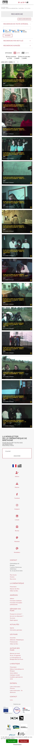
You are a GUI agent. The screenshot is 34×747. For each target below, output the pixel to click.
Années (25, 31)
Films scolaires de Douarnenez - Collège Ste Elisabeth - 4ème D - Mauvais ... (14, 397)
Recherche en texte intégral (17, 24)
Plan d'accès (13, 575)
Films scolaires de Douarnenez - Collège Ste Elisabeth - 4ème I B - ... (14, 202)
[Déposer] (21, 2)
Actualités (14, 624)
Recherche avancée (17, 45)
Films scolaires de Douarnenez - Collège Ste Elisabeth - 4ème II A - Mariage (14, 154)
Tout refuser (23, 741)
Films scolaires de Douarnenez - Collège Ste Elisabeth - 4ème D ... (14, 373)
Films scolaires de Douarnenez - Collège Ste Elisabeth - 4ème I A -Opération (14, 251)
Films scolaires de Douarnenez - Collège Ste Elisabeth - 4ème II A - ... (14, 178)
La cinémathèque (17, 583)
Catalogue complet (15, 675)
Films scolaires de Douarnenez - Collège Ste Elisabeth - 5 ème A (14, 105)
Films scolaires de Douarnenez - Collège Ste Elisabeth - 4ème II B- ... (14, 129)
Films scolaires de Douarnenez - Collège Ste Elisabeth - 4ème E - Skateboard (14, 349)
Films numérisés (12, 56)
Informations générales (16, 630)
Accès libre (13, 637)
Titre (6, 30)
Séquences (8, 31)
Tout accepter (12, 741)
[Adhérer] (19, 2)
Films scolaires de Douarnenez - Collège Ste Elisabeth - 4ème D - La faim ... (14, 422)
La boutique (15, 664)
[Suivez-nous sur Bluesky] (17, 527)
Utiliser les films (14, 590)
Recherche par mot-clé (17, 41)
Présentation (13, 586)
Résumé (13, 30)
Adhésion (14, 595)
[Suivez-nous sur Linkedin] (17, 516)
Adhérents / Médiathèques (17, 639)
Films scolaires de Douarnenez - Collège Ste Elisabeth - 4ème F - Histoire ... (14, 324)
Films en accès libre (25, 56)
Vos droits (12, 618)
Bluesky (17, 530)
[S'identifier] (23, 2)
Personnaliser (17, 744)
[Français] (14, 465)
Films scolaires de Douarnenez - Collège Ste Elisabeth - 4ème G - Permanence (14, 300)
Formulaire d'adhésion (16, 600)
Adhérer (12, 598)
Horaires (12, 577)
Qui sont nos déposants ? (16, 616)
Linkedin (17, 519)
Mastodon (17, 541)
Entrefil (13, 683)
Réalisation (22, 30)
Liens (11, 700)
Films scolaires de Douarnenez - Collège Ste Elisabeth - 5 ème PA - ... (14, 80)
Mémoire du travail (15, 653)
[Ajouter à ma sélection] (31, 86)
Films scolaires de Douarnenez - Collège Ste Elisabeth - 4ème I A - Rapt (15, 275)
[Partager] (25, 2)
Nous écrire (13, 579)
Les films (13, 634)
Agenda (12, 628)
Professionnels (14, 642)
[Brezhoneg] (27, 2)
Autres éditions (14, 673)
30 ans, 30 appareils (15, 655)
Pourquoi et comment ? (16, 614)
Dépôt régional (14, 620)
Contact (13, 560)
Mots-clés (16, 31)
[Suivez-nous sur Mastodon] (17, 538)
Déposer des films (14, 588)
